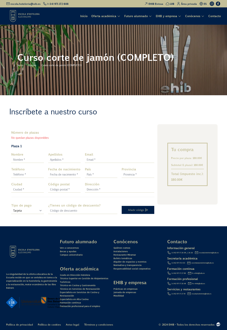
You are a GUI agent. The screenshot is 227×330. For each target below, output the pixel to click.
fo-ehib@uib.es (198, 283)
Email (89, 154)
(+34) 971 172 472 (178, 263)
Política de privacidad (19, 324)
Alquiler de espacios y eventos (130, 261)
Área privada (189, 3)
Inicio (84, 16)
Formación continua (70, 302)
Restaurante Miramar (125, 254)
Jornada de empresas (125, 292)
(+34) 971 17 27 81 (178, 293)
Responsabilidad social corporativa (132, 268)
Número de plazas (25, 132)
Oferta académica (103, 16)
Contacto (214, 16)
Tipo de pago (21, 205)
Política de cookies (49, 324)
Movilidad (119, 295)
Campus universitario (71, 254)
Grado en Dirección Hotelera (75, 274)
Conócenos (192, 16)
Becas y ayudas (68, 251)
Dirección (92, 184)
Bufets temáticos (123, 258)
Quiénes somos (122, 247)
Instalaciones (121, 251)
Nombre (17, 154)
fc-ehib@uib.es (198, 273)
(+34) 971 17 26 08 (179, 252)
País (88, 169)
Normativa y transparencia (127, 265)
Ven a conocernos (69, 247)
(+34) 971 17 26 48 (179, 283)
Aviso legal (72, 324)
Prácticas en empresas (126, 288)
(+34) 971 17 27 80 (179, 273)
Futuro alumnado (136, 16)
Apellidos (55, 154)
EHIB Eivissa (156, 3)
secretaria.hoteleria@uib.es (202, 263)
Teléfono (18, 169)
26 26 (190, 252)
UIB (172, 3)
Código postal (59, 184)
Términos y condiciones (98, 324)
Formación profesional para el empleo (80, 306)
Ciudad (16, 184)
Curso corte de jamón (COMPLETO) (61, 65)
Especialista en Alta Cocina (74, 299)
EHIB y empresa (166, 16)
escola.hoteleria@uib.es (209, 252)
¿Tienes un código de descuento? (74, 205)
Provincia (129, 169)
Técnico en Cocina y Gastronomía (77, 285)
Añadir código (136, 209)
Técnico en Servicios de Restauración (80, 288)
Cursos (32, 65)
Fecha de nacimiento (64, 169)
